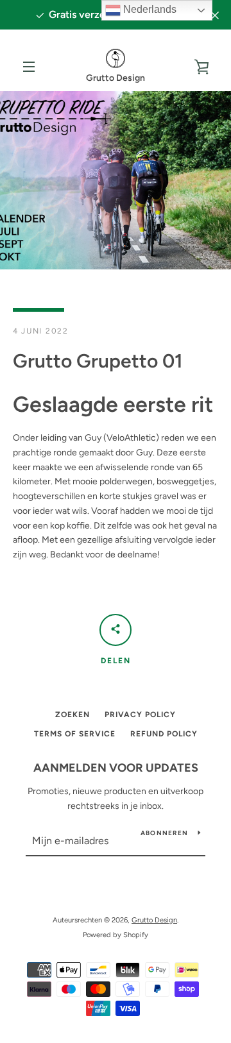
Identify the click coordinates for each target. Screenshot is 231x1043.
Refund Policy (164, 733)
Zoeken (72, 714)
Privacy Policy (140, 714)
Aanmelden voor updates (115, 768)
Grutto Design (154, 919)
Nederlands (148, 9)
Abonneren (164, 833)
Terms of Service (75, 733)
